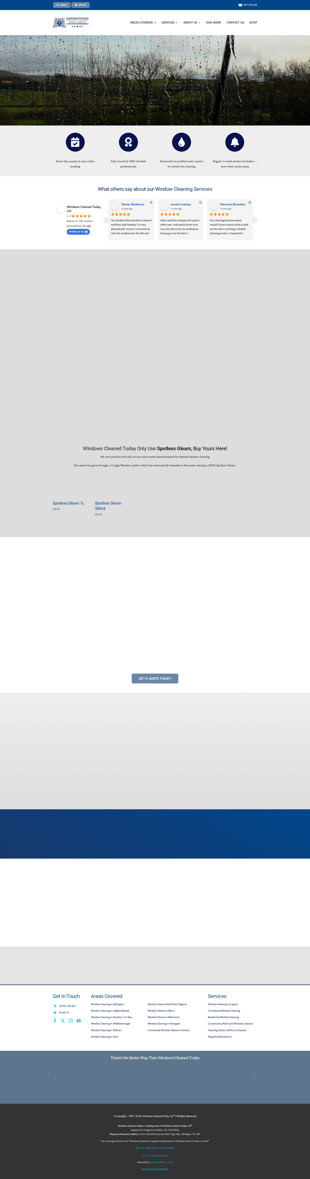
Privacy (165, 1155)
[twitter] (63, 1021)
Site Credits (167, 1162)
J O (123, 204)
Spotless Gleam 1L (68, 503)
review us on (76, 231)
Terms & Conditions (150, 1155)
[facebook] (55, 1021)
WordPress (155, 1162)
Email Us (64, 1012)
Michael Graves (229, 204)
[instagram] (71, 1021)
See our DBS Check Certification (155, 1148)
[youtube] (78, 1021)
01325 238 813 (67, 1006)
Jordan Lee (177, 204)
